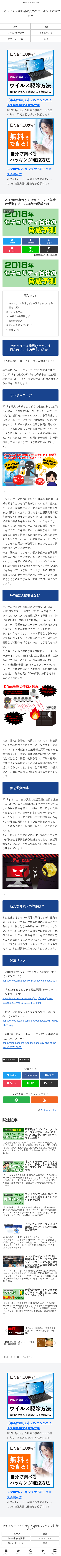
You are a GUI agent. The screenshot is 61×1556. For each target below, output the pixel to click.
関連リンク (14, 329)
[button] (55, 766)
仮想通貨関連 (15, 321)
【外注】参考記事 (16, 1538)
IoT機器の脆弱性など (19, 316)
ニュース (16, 1533)
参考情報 (25, 1059)
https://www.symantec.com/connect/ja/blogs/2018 (30, 980)
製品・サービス (16, 1543)
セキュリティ (11, 1059)
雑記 (45, 1533)
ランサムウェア (16, 312)
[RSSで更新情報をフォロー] (44, 1099)
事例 (45, 1543)
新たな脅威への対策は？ (21, 325)
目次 (26, 295)
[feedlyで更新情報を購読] (16, 1099)
